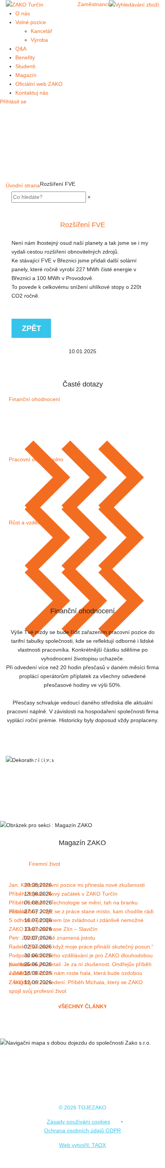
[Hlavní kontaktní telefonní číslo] (79, 799)
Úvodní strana (23, 185)
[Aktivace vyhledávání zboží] (134, 4)
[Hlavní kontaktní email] (85, 799)
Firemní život (44, 864)
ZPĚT (31, 328)
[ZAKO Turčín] (24, 4)
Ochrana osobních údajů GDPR (82, 1130)
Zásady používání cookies (78, 1122)
